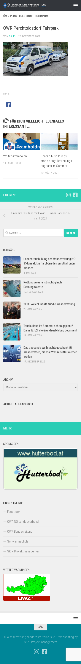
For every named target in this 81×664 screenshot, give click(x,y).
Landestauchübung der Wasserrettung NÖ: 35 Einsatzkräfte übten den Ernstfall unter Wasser (50, 263)
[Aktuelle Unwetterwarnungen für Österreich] (26, 600)
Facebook (13, 512)
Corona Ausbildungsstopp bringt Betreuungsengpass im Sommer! (57, 161)
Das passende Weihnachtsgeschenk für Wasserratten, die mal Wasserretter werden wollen (50, 352)
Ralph (12, 36)
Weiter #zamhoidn (15, 156)
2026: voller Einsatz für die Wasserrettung (49, 304)
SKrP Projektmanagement (23, 551)
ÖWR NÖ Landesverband (23, 522)
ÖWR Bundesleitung (19, 531)
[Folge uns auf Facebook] (75, 194)
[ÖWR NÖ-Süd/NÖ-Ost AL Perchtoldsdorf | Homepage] (32, 5)
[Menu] (75, 5)
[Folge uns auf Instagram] (68, 194)
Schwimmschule (18, 541)
